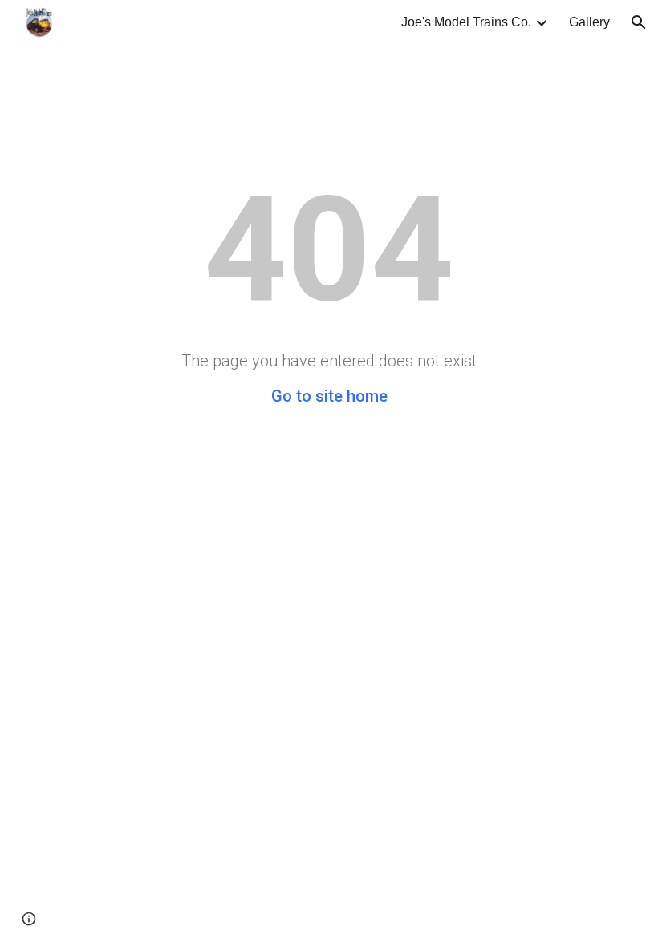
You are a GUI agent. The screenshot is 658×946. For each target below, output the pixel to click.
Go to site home (329, 396)
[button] (638, 22)
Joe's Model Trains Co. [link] (466, 22)
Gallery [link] (589, 22)
